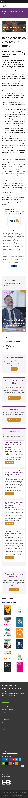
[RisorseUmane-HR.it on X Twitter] (20, 759)
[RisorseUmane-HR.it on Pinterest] (10, 763)
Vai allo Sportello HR (14, 419)
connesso (11, 283)
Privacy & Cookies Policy (7, 709)
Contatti (4, 729)
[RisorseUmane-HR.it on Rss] (16, 763)
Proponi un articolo (14, 397)
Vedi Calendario (5, 351)
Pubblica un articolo (6, 719)
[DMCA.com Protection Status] (6, 702)
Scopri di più (14, 589)
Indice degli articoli (6, 716)
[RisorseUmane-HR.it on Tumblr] (13, 763)
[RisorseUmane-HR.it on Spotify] (3, 763)
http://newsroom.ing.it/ (17, 213)
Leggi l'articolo (9, 462)
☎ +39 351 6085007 (6, 776)
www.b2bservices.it (6, 698)
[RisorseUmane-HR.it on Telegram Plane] (16, 759)
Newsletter (4, 712)
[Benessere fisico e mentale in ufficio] (14, 26)
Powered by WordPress (6, 795)
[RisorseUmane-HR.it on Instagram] (6, 759)
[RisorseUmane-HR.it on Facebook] (10, 759)
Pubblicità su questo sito (7, 726)
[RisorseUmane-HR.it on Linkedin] (3, 759)
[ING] (14, 221)
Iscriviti (14, 369)
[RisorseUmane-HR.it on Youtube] (13, 759)
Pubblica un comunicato (7, 722)
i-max (15, 795)
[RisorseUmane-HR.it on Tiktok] (6, 763)
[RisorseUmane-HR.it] (3, 5)
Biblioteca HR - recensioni (10, 602)
